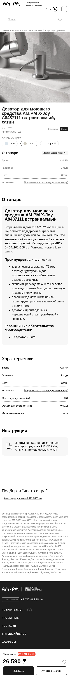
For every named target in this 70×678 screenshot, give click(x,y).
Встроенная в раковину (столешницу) (46, 182)
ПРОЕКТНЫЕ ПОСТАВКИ (10, 622)
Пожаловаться (12, 600)
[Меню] (64, 9)
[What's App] (55, 9)
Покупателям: (12, 610)
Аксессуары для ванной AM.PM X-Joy (23, 498)
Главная (5, 30)
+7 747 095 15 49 (32, 599)
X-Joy (64, 129)
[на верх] (64, 589)
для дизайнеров (14, 634)
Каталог (15, 30)
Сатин (64, 174)
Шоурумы (9, 642)
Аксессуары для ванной (33, 30)
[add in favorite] (64, 662)
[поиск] (60, 19)
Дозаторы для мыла (56, 30)
